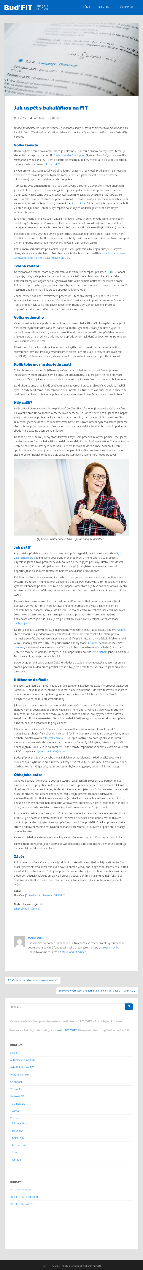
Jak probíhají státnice (26, 908)
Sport (15, 1152)
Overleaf (19, 647)
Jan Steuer (39, 118)
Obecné (56, 118)
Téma (87, 7)
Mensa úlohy (20, 1145)
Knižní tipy (18, 1138)
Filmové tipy (19, 1123)
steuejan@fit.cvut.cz (74, 952)
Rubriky (104, 7)
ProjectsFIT (53, 164)
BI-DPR (93, 638)
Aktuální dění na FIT (22, 1067)
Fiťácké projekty (19, 1074)
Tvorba (14, 1111)
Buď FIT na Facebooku (24, 1196)
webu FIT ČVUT (67, 1030)
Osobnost (16, 1082)
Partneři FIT (17, 1096)
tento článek (99, 652)
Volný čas (16, 1118)
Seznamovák (110, 947)
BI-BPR (111, 272)
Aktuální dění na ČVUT (23, 1060)
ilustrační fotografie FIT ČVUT (47, 895)
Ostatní (16, 1159)
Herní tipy (17, 1130)
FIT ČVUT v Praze (20, 1189)
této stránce (78, 203)
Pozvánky (16, 1089)
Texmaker (94, 643)
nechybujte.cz (22, 623)
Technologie (17, 1103)
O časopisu (125, 7)
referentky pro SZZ (54, 738)
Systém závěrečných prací (69, 155)
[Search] (129, 1006)
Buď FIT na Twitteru (22, 1204)
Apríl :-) (14, 1052)
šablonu (121, 629)
